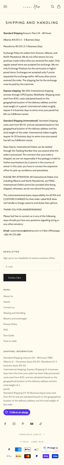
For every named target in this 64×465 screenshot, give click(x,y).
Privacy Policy (10, 324)
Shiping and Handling (14, 312)
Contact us (8, 307)
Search (6, 301)
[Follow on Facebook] (5, 423)
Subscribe (14, 277)
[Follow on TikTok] (40, 423)
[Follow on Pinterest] (23, 423)
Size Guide (8, 335)
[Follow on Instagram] (14, 423)
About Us (8, 296)
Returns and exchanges (15, 318)
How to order (10, 340)
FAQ (5, 329)
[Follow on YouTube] (31, 423)
